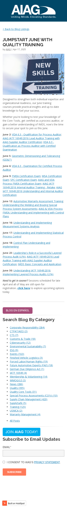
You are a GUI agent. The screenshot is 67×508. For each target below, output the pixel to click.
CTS (14, 335)
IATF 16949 (18, 373)
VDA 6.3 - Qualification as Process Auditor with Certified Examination (29, 145)
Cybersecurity (20, 342)
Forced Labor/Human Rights (29, 361)
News (16, 384)
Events (17, 354)
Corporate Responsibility (27, 327)
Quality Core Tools (23, 391)
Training (18, 407)
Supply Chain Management (28, 399)
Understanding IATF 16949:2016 (31, 270)
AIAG (8, 49)
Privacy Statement (47, 462)
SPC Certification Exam (23, 180)
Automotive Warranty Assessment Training (38, 201)
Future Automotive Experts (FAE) (31, 365)
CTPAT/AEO (19, 331)
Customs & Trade (23, 339)
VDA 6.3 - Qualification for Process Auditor (36, 134)
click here (24, 288)
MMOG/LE (18, 380)
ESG (14, 350)
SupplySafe (18, 403)
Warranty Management (25, 414)
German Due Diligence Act (27, 369)
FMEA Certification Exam (26, 176)
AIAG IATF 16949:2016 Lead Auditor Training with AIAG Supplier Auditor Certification (31, 260)
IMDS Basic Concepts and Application (39, 264)
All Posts (15, 420)
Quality (17, 388)
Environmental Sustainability (28, 346)
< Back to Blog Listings (16, 29)
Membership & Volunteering (28, 376)
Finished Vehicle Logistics (26, 357)
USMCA (16, 410)
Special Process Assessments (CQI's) (34, 395)
